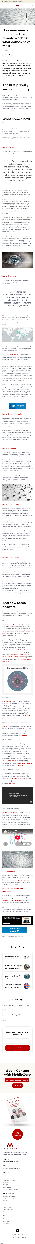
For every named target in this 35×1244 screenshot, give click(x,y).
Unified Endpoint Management (12, 625)
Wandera (4, 726)
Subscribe (17, 1048)
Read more (5, 661)
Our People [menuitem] (6, 1221)
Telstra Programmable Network (17, 778)
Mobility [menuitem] (5, 1175)
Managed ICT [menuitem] (6, 1182)
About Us (20, 880)
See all (4, 1020)
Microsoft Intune (18, 656)
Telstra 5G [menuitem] (5, 1212)
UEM (3, 936)
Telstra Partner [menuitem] (7, 1207)
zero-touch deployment (25, 763)
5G (28, 1005)
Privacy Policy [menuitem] (23, 1237)
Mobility (21, 1005)
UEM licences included (25, 659)
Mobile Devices (9, 1005)
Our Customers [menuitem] (7, 1223)
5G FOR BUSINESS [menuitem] (8, 1193)
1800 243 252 (8, 1159)
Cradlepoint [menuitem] (6, 1200)
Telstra (6, 1010)
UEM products (24, 649)
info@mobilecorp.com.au (11, 1161)
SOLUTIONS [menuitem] (6, 1172)
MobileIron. (10, 656)
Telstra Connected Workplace (10, 812)
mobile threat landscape (11, 354)
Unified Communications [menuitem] (9, 1185)
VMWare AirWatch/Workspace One (20, 654)
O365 (25, 658)
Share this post (9, 55)
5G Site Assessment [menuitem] (8, 1198)
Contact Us (27, 880)
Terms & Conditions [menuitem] (14, 1237)
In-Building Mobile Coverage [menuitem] (10, 1189)
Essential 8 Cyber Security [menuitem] (10, 1180)
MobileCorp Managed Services (14, 1015)
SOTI (3, 656)
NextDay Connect (7, 743)
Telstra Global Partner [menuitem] (9, 1209)
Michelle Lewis (11, 936)
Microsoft (5, 316)
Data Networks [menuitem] (7, 1178)
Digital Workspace (7, 701)
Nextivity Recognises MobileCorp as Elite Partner (14, 957)
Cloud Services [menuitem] (7, 1187)
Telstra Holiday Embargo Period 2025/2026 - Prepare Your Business (13, 976)
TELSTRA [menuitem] (6, 1204)
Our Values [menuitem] (6, 1219)
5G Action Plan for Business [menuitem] (10, 1196)
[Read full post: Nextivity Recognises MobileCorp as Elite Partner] (27, 957)
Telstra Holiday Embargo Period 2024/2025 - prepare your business (13, 986)
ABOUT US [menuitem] (6, 1215)
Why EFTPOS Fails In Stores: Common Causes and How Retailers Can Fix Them (14, 967)
